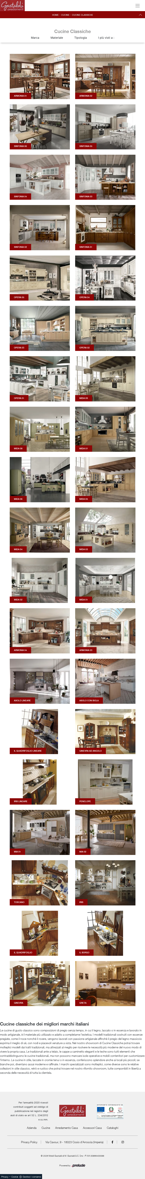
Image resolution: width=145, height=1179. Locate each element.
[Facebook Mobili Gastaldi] (112, 1142)
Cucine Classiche (82, 15)
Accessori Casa (92, 1127)
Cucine (65, 15)
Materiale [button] (57, 37)
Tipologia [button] (80, 37)
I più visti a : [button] (106, 37)
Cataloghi (112, 1127)
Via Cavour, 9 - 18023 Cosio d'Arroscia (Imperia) (74, 1142)
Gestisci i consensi (32, 1176)
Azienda (31, 1127)
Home (55, 15)
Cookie (14, 1176)
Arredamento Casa (66, 1127)
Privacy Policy (29, 1142)
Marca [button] (35, 37)
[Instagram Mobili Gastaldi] (122, 1142)
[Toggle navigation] (137, 5)
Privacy (4, 1176)
